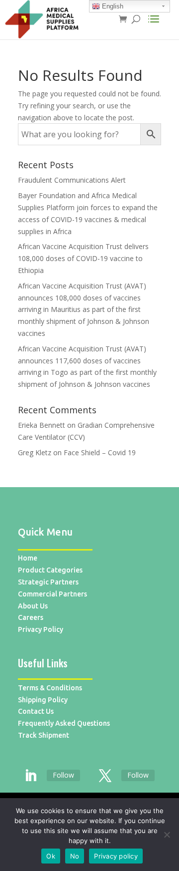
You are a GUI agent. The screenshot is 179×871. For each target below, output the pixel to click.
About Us (33, 606)
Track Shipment (43, 735)
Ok (50, 856)
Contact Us (36, 711)
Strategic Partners (48, 582)
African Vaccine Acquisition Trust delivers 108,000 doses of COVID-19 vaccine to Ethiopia (83, 258)
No (75, 856)
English (111, 6)
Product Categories (50, 570)
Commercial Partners (52, 594)
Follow (63, 775)
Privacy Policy (40, 629)
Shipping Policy (43, 700)
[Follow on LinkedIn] (30, 776)
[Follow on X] (104, 776)
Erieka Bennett (41, 425)
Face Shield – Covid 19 (100, 452)
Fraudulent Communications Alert (72, 180)
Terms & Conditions (50, 688)
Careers (30, 617)
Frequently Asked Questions (64, 723)
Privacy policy (116, 856)
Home (27, 558)
